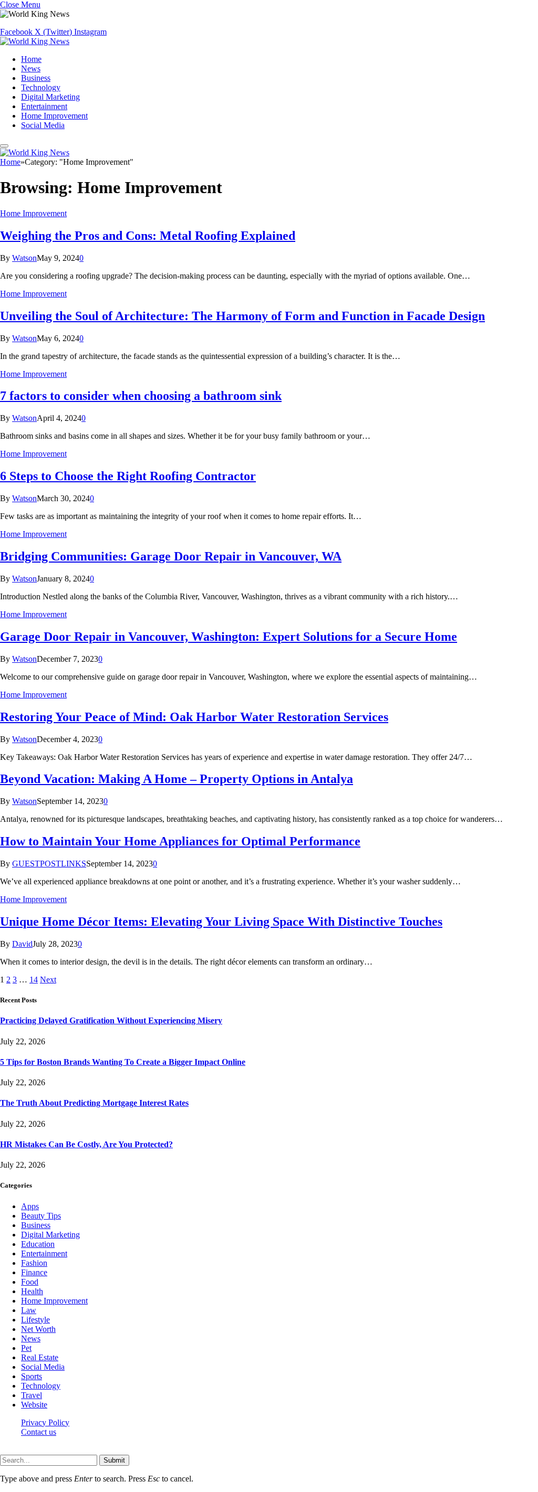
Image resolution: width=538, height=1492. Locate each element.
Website (34, 1404)
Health (32, 1291)
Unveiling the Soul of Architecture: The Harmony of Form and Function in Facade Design (242, 316)
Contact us (38, 1431)
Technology (40, 87)
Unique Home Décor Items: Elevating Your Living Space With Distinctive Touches (221, 921)
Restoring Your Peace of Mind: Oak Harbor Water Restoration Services (194, 717)
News (30, 68)
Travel (31, 1395)
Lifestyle (35, 1319)
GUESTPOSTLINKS (49, 863)
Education (38, 1244)
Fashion (34, 1262)
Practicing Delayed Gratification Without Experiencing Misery (111, 1020)
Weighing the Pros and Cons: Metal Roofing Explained (147, 235)
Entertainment (44, 106)
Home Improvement (54, 115)
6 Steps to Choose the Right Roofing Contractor (128, 476)
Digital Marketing (50, 96)
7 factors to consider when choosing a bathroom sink (141, 396)
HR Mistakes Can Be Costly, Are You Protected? (86, 1144)
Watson (24, 257)
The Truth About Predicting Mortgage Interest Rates (94, 1102)
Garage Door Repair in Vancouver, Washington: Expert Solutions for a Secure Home (228, 636)
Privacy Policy (45, 1422)
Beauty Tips (41, 1215)
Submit (114, 1460)
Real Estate (39, 1357)
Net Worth (38, 1329)
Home (31, 59)
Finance (34, 1272)
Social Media (43, 125)
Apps (30, 1206)
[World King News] (34, 41)
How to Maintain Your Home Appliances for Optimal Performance (180, 841)
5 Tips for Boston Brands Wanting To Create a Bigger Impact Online (122, 1061)
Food (29, 1281)
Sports (31, 1376)
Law (28, 1310)
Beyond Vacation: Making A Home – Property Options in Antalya (176, 779)
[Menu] (4, 145)
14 (33, 979)
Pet (26, 1347)
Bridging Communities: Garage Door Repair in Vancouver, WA (171, 556)
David (22, 943)
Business (35, 77)
